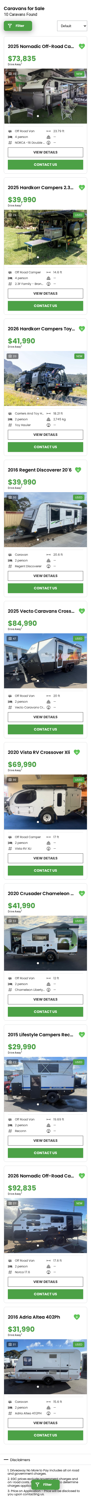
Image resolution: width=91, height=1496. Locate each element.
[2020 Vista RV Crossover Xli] (45, 802)
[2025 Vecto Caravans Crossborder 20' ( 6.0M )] (45, 660)
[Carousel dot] (38, 116)
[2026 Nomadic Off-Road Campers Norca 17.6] (45, 1225)
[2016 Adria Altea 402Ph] (45, 1366)
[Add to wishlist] (82, 46)
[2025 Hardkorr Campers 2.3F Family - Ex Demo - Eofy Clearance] (45, 237)
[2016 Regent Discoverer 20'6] (45, 519)
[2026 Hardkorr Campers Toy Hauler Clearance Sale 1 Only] (45, 378)
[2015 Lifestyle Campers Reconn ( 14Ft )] (45, 1084)
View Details (45, 152)
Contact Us (45, 164)
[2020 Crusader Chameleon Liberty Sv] (45, 943)
